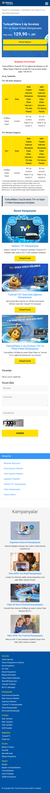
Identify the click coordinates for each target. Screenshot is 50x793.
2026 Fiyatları (7, 728)
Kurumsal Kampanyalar (11, 711)
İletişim (4, 764)
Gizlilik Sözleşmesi (9, 777)
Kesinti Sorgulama (9, 672)
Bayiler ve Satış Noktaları (11, 768)
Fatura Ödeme (10, 494)
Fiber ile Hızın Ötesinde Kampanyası (25, 604)
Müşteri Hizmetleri (9, 675)
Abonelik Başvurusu (12, 463)
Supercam (6, 739)
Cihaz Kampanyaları (12, 489)
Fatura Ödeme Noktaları (11, 678)
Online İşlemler (7, 659)
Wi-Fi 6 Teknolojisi (8, 687)
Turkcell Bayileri (8, 771)
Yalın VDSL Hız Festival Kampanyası (25, 635)
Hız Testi (5, 669)
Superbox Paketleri (12, 479)
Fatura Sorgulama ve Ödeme (13, 662)
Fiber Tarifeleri (7, 722)
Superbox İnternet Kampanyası (25, 542)
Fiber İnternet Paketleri (13, 474)
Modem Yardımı (8, 747)
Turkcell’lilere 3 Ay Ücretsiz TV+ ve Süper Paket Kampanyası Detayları (25, 201)
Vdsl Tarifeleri (7, 725)
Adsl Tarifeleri (7, 719)
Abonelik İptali (7, 753)
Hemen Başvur (25, 42)
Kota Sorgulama (8, 666)
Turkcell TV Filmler (9, 684)
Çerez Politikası (8, 774)
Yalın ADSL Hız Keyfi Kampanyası (25, 573)
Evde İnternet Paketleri (13, 468)
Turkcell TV (6, 736)
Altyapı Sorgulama (9, 756)
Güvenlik (5, 750)
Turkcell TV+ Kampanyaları (15, 484)
